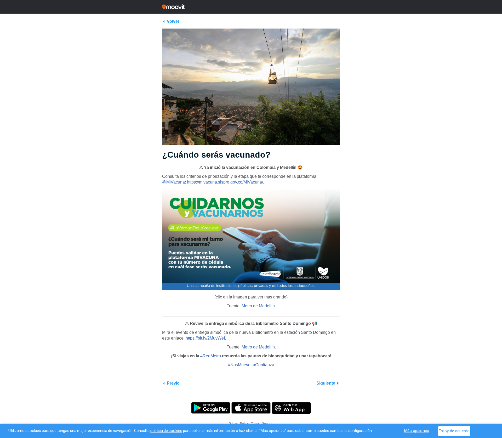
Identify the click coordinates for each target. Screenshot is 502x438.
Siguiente (325, 383)
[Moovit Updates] (251, 7)
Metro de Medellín (258, 306)
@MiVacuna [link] (173, 182)
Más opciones (416, 430)
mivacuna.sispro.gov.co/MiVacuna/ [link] (225, 182)
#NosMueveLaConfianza (251, 365)
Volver (173, 21)
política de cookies (166, 431)
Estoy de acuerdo (454, 431)
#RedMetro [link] (210, 356)
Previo (173, 383)
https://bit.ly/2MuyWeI (205, 338)
